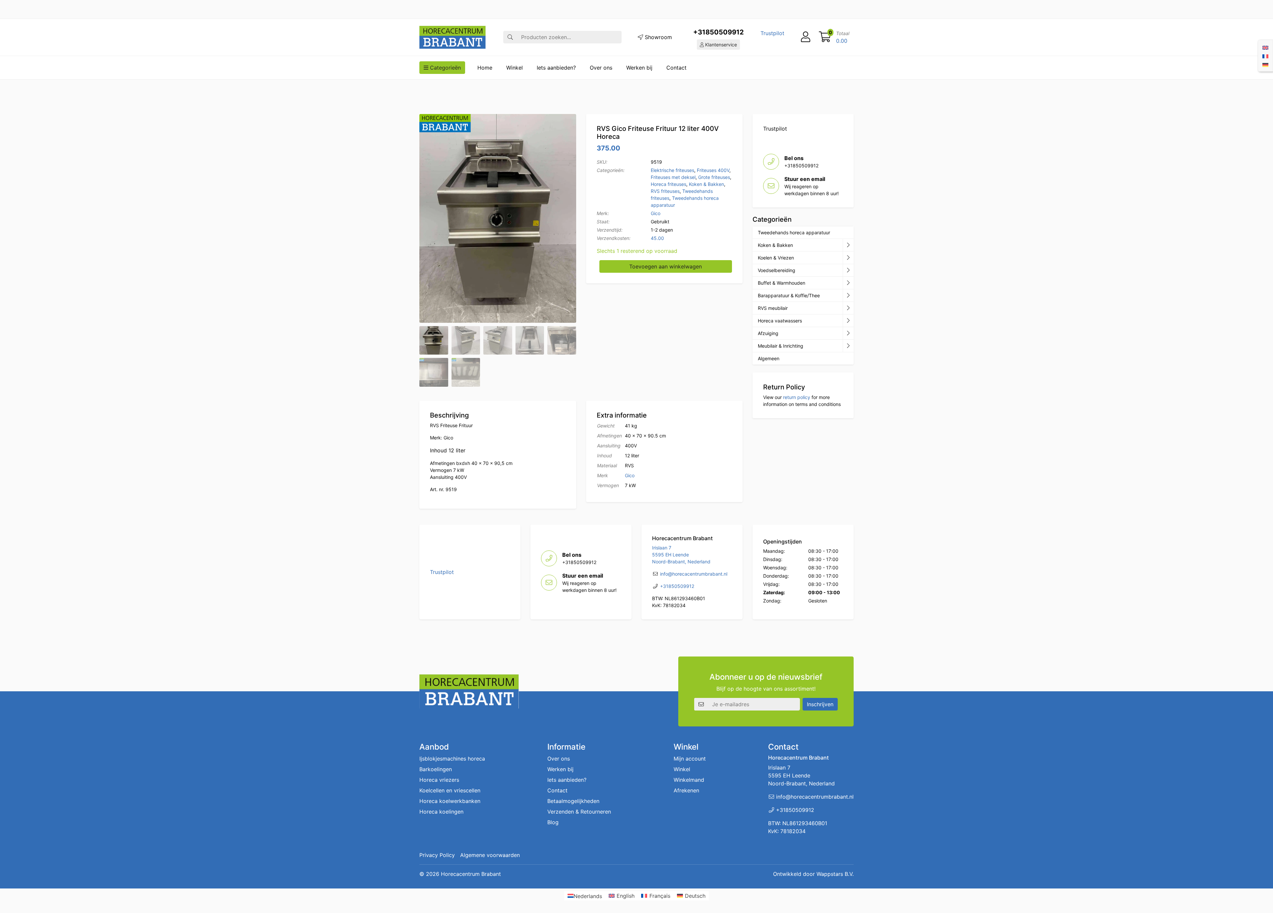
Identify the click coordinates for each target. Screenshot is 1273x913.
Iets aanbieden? (556, 67)
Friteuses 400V (713, 170)
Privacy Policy (437, 855)
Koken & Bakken (706, 184)
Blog (553, 822)
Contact (676, 67)
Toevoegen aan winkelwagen (665, 266)
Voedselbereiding (776, 270)
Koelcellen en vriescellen (449, 790)
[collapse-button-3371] (848, 333)
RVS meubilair (773, 308)
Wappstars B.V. (835, 874)
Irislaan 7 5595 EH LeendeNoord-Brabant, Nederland (681, 554)
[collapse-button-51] (848, 308)
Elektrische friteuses (672, 170)
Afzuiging (768, 333)
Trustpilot (772, 33)
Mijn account (690, 758)
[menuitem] (1265, 47)
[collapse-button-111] (848, 295)
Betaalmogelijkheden (573, 801)
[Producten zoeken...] (510, 37)
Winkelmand (689, 779)
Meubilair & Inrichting (780, 346)
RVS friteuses (665, 191)
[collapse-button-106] (848, 258)
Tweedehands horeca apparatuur (794, 232)
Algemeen (768, 358)
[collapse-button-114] (848, 245)
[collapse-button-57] (848, 283)
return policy (796, 397)
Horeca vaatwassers (780, 320)
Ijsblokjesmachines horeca (452, 758)
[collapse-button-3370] (848, 270)
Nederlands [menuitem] (588, 895)
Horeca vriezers (439, 779)
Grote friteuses (714, 177)
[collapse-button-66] (848, 320)
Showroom (657, 37)
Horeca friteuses (668, 184)
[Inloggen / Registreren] (806, 37)
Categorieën (444, 67)
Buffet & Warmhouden (781, 283)
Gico (655, 213)
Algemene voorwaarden (490, 855)
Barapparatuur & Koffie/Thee (789, 295)
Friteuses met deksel (673, 177)
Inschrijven (820, 704)
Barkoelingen (435, 769)
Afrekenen (686, 790)
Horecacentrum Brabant (471, 874)
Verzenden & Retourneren (579, 811)
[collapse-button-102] (848, 346)
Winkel (514, 67)
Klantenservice (720, 44)
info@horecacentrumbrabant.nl (693, 574)
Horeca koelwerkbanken (449, 801)
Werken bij (639, 67)
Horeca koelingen (441, 811)
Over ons (601, 67)
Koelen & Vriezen (776, 257)
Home (484, 67)
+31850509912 (718, 32)
